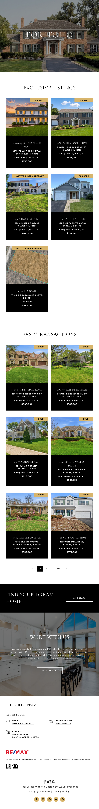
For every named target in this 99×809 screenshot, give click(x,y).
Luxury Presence (68, 786)
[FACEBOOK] (36, 799)
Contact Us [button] (49, 671)
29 (58, 568)
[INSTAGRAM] (43, 799)
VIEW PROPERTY (27, 132)
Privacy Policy (61, 791)
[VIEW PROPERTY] (27, 130)
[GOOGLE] (49, 799)
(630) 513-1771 (63, 723)
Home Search (79, 598)
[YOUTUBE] (56, 799)
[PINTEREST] (62, 799)
